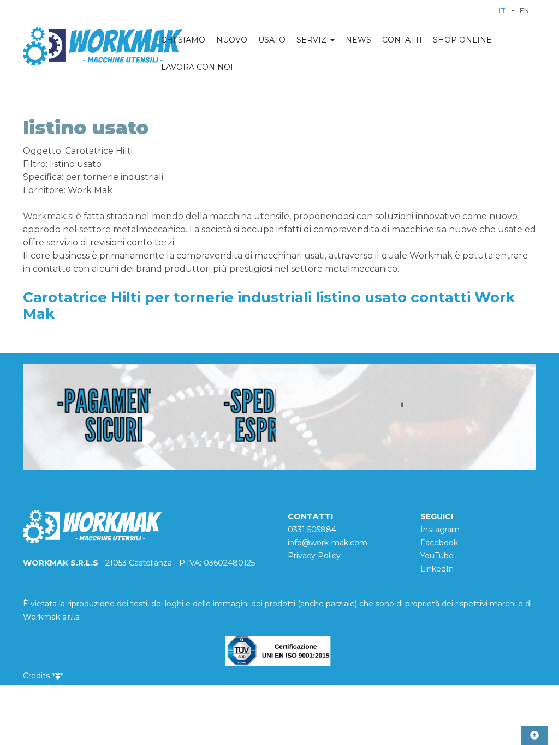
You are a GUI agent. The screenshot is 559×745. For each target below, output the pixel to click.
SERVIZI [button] (312, 40)
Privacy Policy (314, 556)
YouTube (437, 556)
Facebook (439, 543)
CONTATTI (402, 40)
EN (524, 11)
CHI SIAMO (183, 40)
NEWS (358, 40)
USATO (272, 40)
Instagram (440, 529)
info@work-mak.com (327, 543)
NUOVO (231, 40)
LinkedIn (437, 569)
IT (502, 11)
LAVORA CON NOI (197, 67)
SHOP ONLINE (462, 40)
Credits (37, 676)
